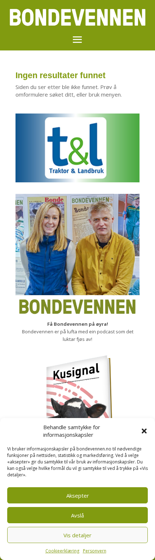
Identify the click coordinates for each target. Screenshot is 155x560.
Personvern (94, 551)
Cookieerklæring (62, 551)
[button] (144, 431)
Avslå (77, 515)
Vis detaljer (77, 535)
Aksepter (77, 495)
